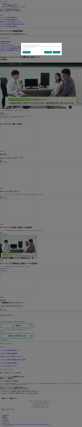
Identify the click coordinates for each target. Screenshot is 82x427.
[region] (41, 49)
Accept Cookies (56, 52)
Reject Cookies (48, 52)
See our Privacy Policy (26, 49)
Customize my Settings (26, 52)
